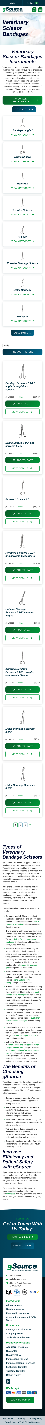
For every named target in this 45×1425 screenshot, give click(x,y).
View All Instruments (21, 100)
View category (21, 134)
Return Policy (13, 1375)
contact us (10, 1194)
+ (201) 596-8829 (16, 1275)
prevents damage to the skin (24, 1035)
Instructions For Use (17, 1359)
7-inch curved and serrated (19, 1045)
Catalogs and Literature (18, 1329)
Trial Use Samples (15, 1371)
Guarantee (11, 1351)
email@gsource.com (17, 1279)
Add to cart (24, 403)
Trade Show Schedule (18, 1337)
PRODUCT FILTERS (22, 351)
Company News (14, 1333)
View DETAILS (20, 411)
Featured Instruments (17, 1313)
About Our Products (17, 1347)
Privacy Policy (36, 1418)
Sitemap (21, 1418)
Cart (33, 3)
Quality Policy (13, 1355)
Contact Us (22, 109)
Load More (21, 332)
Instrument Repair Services (20, 1363)
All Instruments (14, 1305)
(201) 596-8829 (21, 1237)
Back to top (19, 1399)
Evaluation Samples (16, 1367)
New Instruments (15, 1309)
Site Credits (8, 1418)
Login (12, 3)
